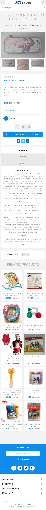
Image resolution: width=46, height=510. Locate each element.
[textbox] (21, 8)
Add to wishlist (17, 127)
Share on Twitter (23, 141)
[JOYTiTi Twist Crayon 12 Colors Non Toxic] (11, 411)
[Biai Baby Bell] (34, 312)
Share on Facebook (18, 141)
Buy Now (35, 134)
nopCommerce (26, 504)
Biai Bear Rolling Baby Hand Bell (34, 326)
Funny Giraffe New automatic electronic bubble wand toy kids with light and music (12, 392)
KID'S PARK (12, 111)
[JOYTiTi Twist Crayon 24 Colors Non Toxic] (34, 411)
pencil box (25, 254)
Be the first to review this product (14, 80)
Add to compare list (23, 127)
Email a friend (28, 127)
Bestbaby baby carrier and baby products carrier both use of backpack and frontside (12, 359)
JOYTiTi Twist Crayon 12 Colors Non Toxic (12, 425)
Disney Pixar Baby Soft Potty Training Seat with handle (12, 326)
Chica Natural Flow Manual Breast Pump (34, 294)
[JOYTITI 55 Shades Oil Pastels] (34, 344)
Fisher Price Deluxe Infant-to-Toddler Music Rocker (12, 294)
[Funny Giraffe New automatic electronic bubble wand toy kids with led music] (11, 377)
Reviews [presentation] (23, 157)
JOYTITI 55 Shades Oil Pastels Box (34, 391)
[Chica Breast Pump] (34, 280)
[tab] (23, 150)
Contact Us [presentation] (23, 163)
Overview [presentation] (23, 150)
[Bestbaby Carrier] (11, 344)
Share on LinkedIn (27, 141)
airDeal (6, 217)
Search (44, 8)
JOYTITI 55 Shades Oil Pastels (34, 357)
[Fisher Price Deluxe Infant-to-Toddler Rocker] (11, 280)
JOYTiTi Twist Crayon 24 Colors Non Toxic (34, 425)
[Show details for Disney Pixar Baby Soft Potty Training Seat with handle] (11, 312)
